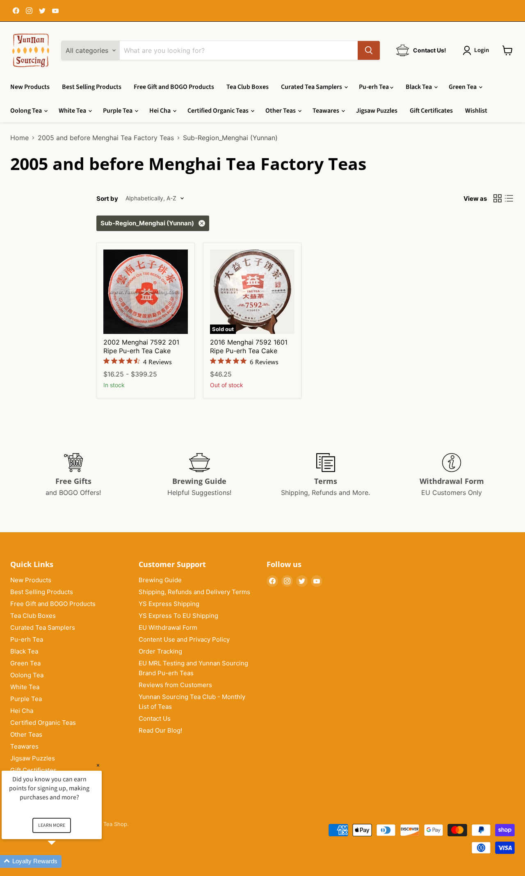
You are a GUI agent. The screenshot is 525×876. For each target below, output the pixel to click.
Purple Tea (118, 110)
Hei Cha (160, 110)
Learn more (51, 825)
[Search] (369, 50)
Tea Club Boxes (247, 86)
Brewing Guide (160, 580)
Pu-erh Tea (374, 86)
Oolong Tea (26, 110)
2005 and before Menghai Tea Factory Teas (106, 137)
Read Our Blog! (160, 730)
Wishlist (476, 110)
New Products (30, 86)
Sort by (107, 198)
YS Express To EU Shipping (178, 616)
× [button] (98, 765)
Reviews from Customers (175, 685)
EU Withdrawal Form (168, 627)
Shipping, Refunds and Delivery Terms (194, 592)
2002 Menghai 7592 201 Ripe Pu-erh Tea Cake (141, 346)
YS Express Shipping (169, 604)
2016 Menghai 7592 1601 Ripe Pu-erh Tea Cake (249, 346)
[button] (61, 861)
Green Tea (463, 86)
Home (19, 137)
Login (481, 50)
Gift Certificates (431, 110)
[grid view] (497, 198)
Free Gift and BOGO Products (174, 86)
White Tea (73, 110)
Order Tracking (160, 651)
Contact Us (155, 718)
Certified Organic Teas (218, 110)
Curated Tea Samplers (312, 86)
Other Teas (281, 110)
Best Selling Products (91, 86)
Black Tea (419, 86)
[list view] (509, 198)
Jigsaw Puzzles (376, 110)
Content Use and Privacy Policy (184, 639)
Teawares (326, 110)
